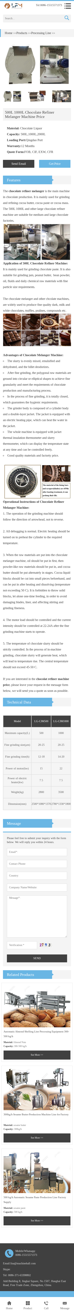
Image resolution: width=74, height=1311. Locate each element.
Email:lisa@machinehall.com (19, 1263)
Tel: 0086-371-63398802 (17, 1275)
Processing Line (41, 33)
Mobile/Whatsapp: (26, 1253)
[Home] (13, 5)
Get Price (55, 163)
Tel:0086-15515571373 (49, 5)
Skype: (7, 1269)
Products (21, 33)
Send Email (18, 163)
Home (8, 33)
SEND (37, 958)
